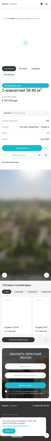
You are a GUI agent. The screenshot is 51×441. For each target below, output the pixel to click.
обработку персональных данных (32, 393)
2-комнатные (32, 292)
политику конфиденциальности (27, 391)
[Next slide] (46, 275)
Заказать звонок (19, 155)
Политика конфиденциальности (15, 425)
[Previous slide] (4, 275)
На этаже (23, 68)
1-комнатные (18, 292)
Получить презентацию (18, 339)
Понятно (9, 431)
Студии (6, 292)
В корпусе (36, 68)
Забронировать (22, 148)
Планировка (9, 68)
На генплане (9, 74)
